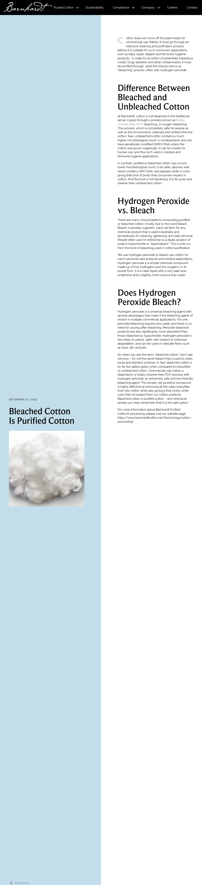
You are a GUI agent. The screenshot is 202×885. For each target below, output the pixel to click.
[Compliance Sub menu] (133, 8)
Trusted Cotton (63, 7)
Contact (192, 7)
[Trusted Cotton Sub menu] (77, 8)
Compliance (121, 7)
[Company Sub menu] (158, 8)
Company (148, 7)
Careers (172, 7)
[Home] (24, 7)
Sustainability (95, 7)
